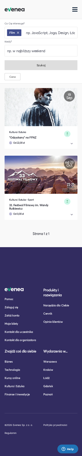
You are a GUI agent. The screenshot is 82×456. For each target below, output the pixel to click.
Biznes (9, 361)
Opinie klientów (53, 322)
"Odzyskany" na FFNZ (22, 137)
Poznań (48, 394)
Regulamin (10, 433)
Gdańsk (48, 386)
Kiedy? (8, 41)
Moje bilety (11, 323)
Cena (12, 77)
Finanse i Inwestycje (17, 394)
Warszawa (50, 361)
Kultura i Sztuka (14, 386)
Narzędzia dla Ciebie (56, 305)
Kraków (48, 370)
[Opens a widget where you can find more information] (67, 449)
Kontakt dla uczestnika (19, 332)
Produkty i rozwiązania (52, 292)
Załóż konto (12, 315)
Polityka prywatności (55, 425)
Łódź (46, 378)
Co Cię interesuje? (15, 23)
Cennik (47, 313)
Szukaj (41, 65)
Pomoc (9, 299)
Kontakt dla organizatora (20, 340)
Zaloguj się (11, 307)
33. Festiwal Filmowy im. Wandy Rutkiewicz (28, 206)
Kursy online (12, 378)
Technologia (12, 370)
